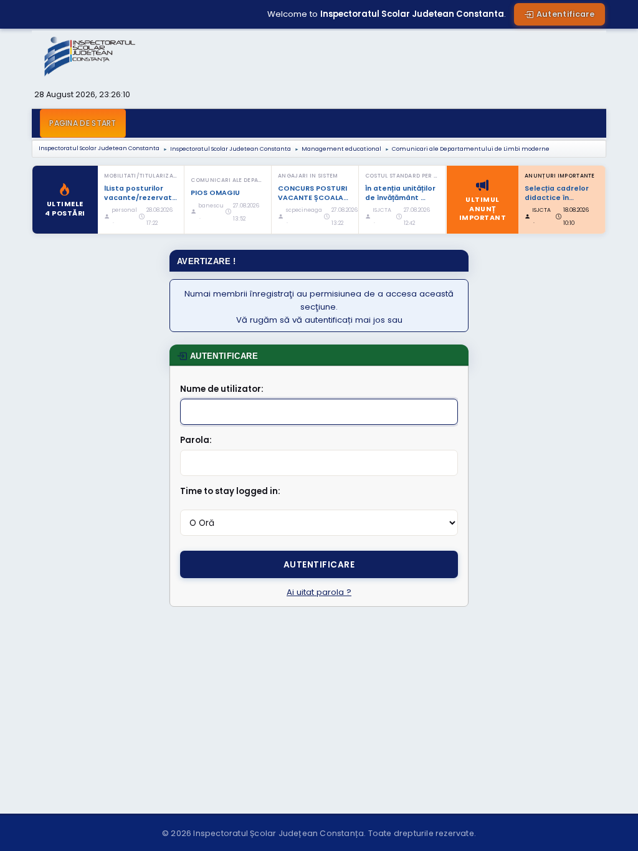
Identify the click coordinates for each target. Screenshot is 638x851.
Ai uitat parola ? (319, 592)
